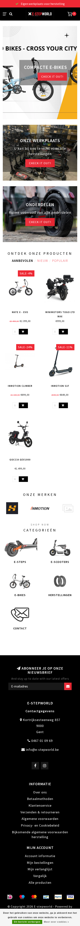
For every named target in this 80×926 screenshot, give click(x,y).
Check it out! (40, 163)
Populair (60, 260)
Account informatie (40, 856)
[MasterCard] (34, 897)
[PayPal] (58, 897)
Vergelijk (40, 876)
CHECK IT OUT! (52, 76)
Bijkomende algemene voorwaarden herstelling (40, 834)
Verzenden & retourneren (40, 812)
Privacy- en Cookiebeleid (40, 825)
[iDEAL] (10, 897)
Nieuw (42, 260)
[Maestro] (22, 897)
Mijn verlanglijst (40, 869)
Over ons (40, 792)
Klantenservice (40, 805)
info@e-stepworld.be (42, 749)
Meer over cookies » (56, 922)
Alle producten (40, 882)
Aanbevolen (22, 260)
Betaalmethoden (40, 799)
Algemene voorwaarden (40, 819)
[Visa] (70, 897)
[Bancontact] (46, 897)
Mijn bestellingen (40, 862)
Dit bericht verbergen (27, 922)
